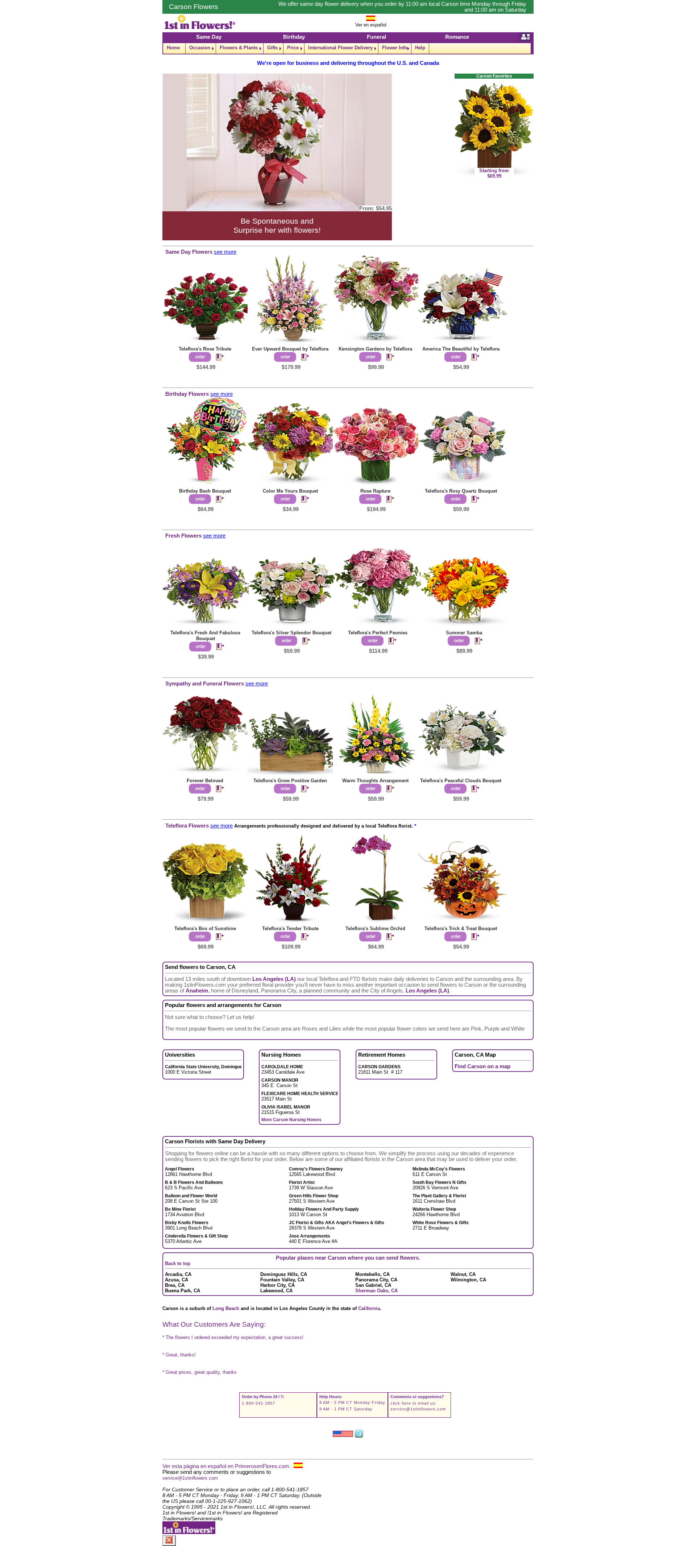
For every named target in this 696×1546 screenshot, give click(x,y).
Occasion (199, 47)
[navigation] (348, 48)
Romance (457, 37)
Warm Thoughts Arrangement (375, 780)
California (369, 1308)
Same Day (208, 37)
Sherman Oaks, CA (376, 1290)
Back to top (177, 1263)
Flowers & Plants (239, 47)
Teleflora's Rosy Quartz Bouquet (461, 491)
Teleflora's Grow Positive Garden (290, 780)
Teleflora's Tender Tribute (290, 928)
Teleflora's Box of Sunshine (205, 928)
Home (173, 47)
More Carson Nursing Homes (291, 1119)
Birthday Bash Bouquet (205, 491)
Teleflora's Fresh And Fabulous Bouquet (205, 635)
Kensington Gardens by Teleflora (375, 349)
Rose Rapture (375, 491)
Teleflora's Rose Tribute (205, 349)
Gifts (272, 47)
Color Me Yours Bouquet (290, 491)
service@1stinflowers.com (418, 1409)
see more (225, 252)
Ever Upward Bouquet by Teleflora (290, 349)
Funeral (376, 37)
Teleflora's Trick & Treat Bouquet (460, 928)
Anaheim (197, 991)
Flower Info (394, 47)
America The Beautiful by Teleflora (461, 349)
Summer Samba (464, 632)
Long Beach (225, 1308)
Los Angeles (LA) (274, 979)
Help (420, 47)
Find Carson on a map (482, 1066)
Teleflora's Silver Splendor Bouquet (291, 632)
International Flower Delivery (340, 47)
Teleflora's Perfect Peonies (377, 632)
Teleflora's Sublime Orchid (375, 928)
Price (293, 47)
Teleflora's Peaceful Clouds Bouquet (460, 780)
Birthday (294, 37)
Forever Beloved (205, 780)
